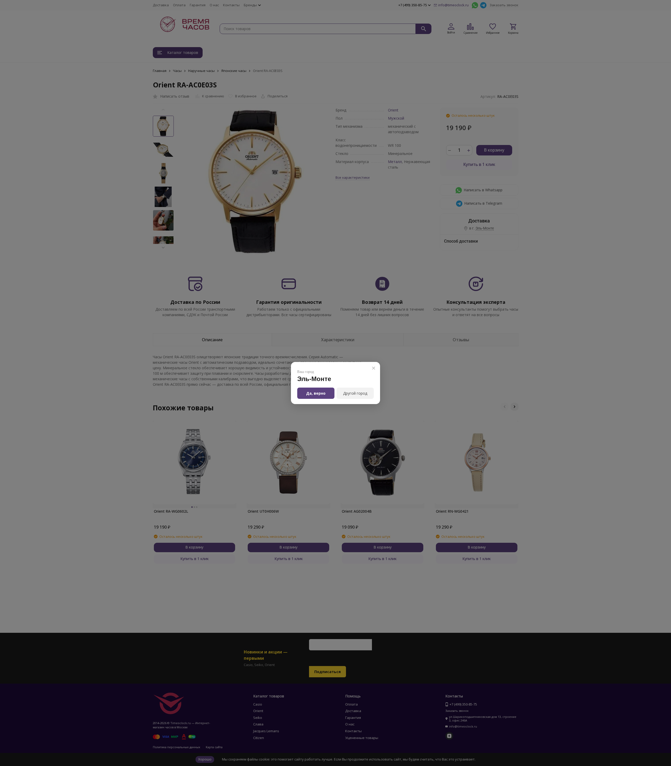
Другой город (355, 393)
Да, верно (316, 393)
